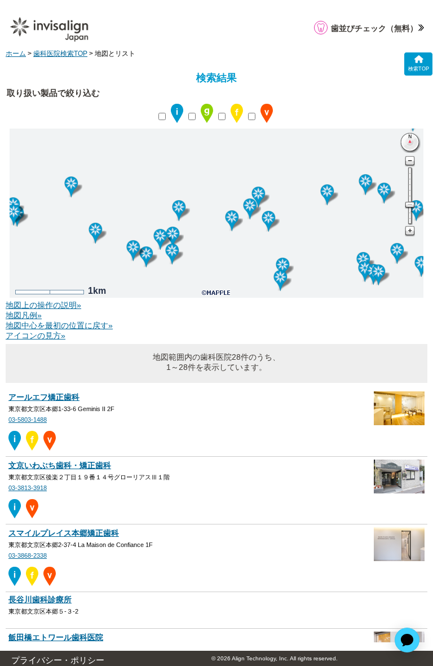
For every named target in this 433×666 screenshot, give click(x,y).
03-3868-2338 (27, 555)
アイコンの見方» (35, 336)
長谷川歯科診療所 (40, 600)
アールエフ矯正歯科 (43, 397)
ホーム (16, 54)
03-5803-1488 (27, 419)
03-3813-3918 (27, 487)
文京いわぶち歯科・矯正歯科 (59, 465)
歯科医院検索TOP (60, 54)
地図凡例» (24, 315)
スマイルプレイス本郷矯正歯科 (63, 533)
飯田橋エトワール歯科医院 (55, 637)
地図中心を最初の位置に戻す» (59, 325)
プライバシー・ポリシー (57, 660)
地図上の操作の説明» (43, 305)
